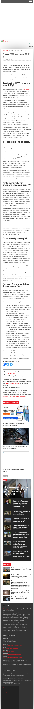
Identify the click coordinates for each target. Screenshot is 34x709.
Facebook (12, 396)
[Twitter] (7, 364)
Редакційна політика (8, 693)
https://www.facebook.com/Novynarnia (12, 645)
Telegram (5, 396)
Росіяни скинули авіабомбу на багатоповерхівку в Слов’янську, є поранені (21, 569)
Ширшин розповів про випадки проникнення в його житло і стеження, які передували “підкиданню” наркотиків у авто (21, 544)
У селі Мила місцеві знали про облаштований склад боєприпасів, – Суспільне (21, 520)
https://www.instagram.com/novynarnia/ (12, 654)
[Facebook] (4, 364)
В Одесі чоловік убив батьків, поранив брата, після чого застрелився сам (21, 527)
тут (27, 376)
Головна (5, 690)
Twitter (17, 396)
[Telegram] (11, 364)
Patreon (5, 666)
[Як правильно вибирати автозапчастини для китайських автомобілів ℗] (16, 444)
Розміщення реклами (8, 696)
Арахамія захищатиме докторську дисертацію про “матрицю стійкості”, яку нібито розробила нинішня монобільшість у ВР (20, 503)
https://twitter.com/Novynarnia (10, 648)
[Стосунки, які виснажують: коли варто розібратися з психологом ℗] (16, 421)
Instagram (23, 396)
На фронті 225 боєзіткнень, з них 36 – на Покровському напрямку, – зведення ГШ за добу (21, 576)
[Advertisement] (17, 21)
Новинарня (6, 609)
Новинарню (24, 674)
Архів (4, 687)
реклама (5, 476)
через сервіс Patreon (12, 383)
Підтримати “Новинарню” (9, 702)
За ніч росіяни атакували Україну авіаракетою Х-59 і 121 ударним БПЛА (20, 592)
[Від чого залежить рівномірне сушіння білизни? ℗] (16, 453)
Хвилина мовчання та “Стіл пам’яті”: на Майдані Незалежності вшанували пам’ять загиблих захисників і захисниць (21, 555)
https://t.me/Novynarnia (8, 651)
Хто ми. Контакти (7, 699)
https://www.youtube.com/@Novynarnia (12, 657)
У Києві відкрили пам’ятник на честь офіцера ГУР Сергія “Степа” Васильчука (21, 513)
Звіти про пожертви (7, 705)
